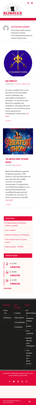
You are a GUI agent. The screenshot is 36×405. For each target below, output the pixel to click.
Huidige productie (25, 84)
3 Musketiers (18, 84)
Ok (29, 402)
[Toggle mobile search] (28, 3)
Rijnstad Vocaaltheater (19, 373)
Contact (18, 313)
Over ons (5, 311)
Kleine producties (16, 165)
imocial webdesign (14, 375)
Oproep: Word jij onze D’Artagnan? (17, 235)
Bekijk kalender (7, 288)
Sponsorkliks (23, 375)
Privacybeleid (18, 322)
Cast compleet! (11, 80)
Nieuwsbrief (18, 318)
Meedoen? (7, 318)
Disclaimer (18, 327)
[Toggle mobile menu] (32, 3)
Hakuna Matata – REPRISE (14, 247)
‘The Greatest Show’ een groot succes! (29, 357)
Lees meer (7, 120)
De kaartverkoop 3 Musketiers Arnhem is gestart (29, 318)
